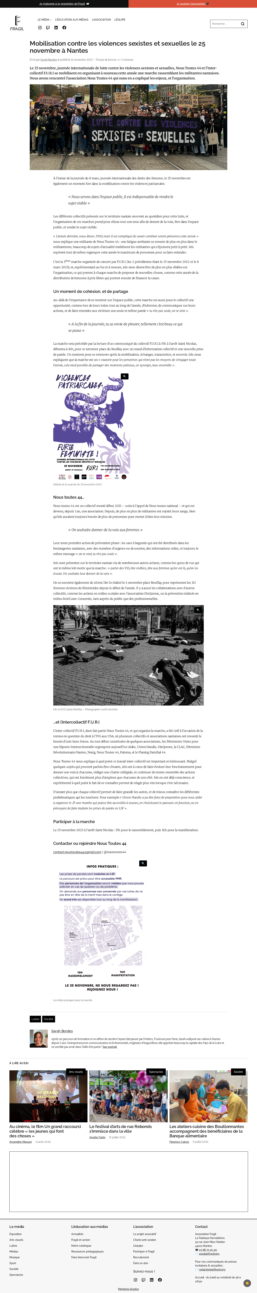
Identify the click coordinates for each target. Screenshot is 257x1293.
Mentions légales (128, 1289)
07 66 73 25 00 (208, 1249)
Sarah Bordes (48, 59)
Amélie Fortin (97, 1137)
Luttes (35, 1019)
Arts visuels (76, 1071)
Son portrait (110, 1046)
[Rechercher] (243, 24)
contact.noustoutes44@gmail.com (77, 852)
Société (48, 1019)
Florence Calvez (179, 1141)
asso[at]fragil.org (209, 1253)
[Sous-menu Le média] (51, 19)
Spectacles (156, 1071)
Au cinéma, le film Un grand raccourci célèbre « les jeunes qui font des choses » (45, 1131)
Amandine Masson (20, 1141)
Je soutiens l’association (190, 3)
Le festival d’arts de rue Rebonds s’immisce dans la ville (120, 1129)
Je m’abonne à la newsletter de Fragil (62, 3)
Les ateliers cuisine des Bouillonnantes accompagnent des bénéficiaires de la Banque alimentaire (207, 1131)
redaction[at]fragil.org (212, 1269)
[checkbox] (247, 1283)
